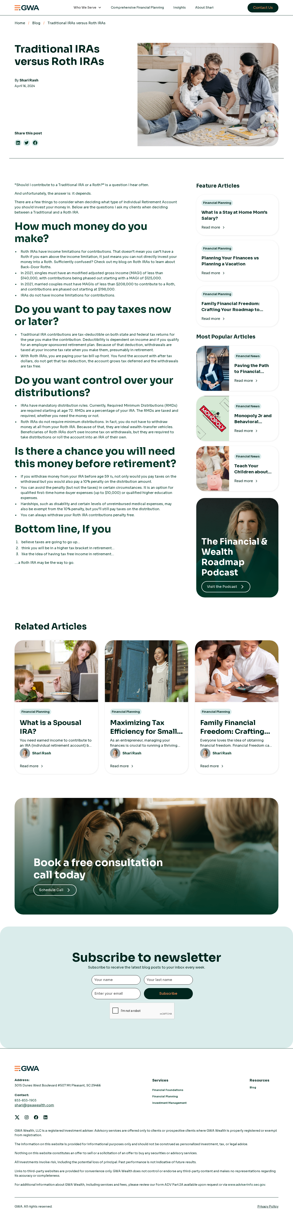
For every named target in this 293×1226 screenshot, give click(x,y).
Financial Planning (165, 1096)
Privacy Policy (267, 1206)
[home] (27, 7)
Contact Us (263, 7)
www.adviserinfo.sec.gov (246, 1185)
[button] (87, 8)
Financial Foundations (167, 1090)
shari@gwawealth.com (34, 1105)
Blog (36, 23)
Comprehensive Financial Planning (137, 7)
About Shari (204, 7)
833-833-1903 (25, 1100)
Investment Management (169, 1102)
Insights (179, 7)
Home (20, 23)
